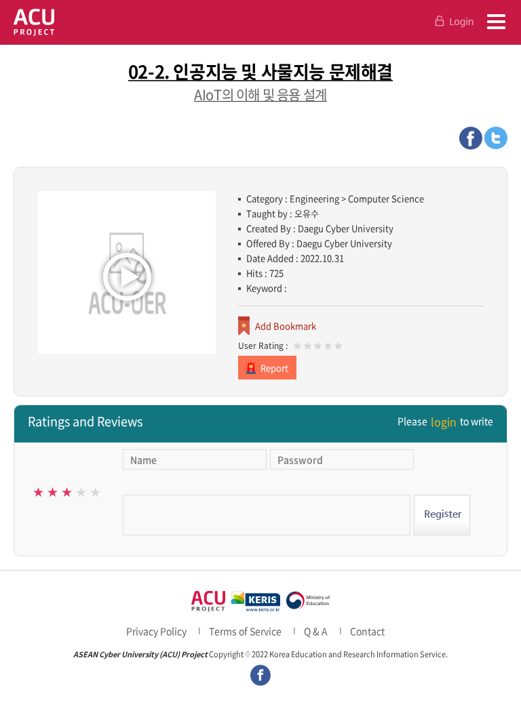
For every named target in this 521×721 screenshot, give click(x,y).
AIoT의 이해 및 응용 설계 (260, 94)
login (444, 421)
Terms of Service (245, 631)
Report (274, 367)
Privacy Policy (156, 631)
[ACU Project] (34, 22)
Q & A (316, 631)
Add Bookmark (285, 325)
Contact (367, 631)
